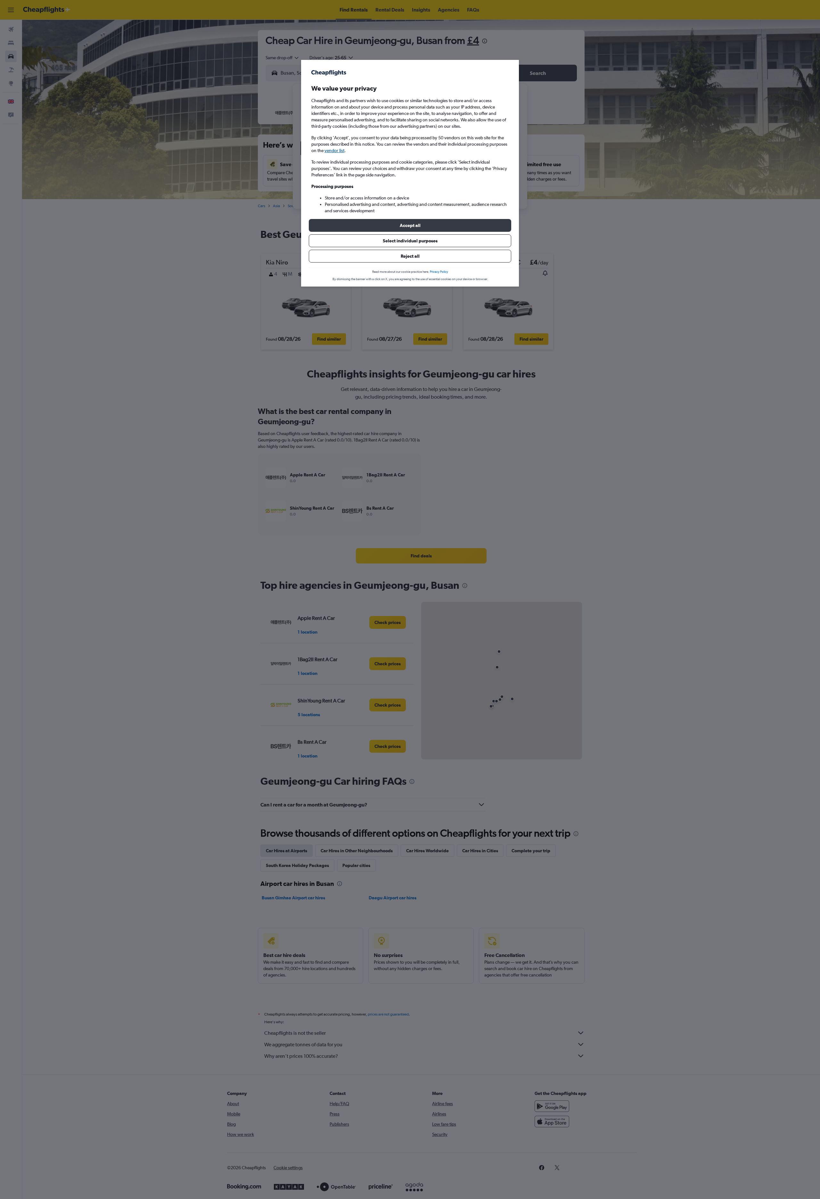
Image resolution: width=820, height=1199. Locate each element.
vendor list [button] (334, 150)
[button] (410, 225)
